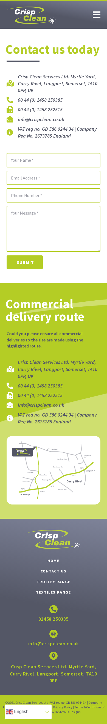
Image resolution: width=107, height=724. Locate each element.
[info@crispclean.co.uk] (53, 634)
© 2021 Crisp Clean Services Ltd (26, 702)
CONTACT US (54, 571)
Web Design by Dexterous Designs (57, 712)
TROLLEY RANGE (53, 581)
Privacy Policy (62, 707)
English (21, 711)
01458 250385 (53, 619)
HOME (53, 560)
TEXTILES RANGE (53, 592)
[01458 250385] (53, 609)
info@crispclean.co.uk (53, 643)
